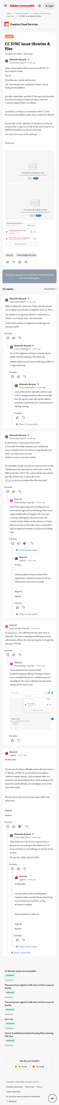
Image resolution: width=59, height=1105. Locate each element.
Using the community (14, 1087)
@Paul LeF (9, 480)
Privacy (39, 1087)
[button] (5, 6)
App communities (22, 13)
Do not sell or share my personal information (23, 1096)
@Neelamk (12, 632)
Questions (10, 16)
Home (8, 13)
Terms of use (29, 1087)
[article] (29, 318)
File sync (9, 255)
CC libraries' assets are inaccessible (20, 971)
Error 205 (9, 1019)
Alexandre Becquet (17, 59)
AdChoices (13, 1101)
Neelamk (23, 557)
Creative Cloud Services (42, 13)
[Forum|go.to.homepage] (22, 5)
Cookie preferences (13, 1091)
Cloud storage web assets (26, 255)
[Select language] (39, 5)
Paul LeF (18, 499)
